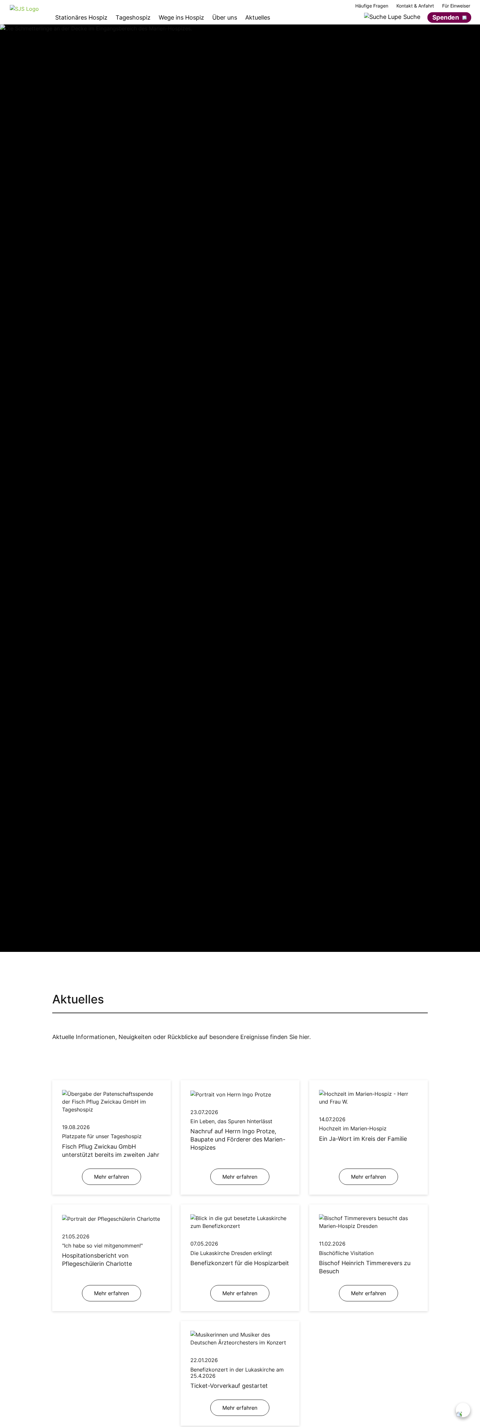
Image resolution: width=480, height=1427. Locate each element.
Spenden (445, 17)
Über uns (224, 17)
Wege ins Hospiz (181, 17)
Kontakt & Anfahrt (415, 5)
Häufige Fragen (371, 5)
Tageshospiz (133, 17)
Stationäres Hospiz (81, 17)
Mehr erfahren (111, 1176)
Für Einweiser (456, 5)
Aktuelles (257, 17)
